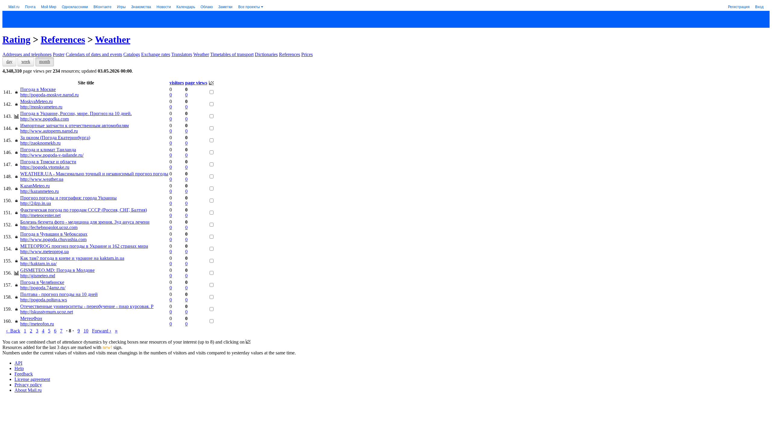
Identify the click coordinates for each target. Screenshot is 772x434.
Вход (759, 6)
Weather (112, 39)
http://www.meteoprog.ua (44, 251)
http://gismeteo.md (37, 275)
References (63, 39)
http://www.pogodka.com (44, 118)
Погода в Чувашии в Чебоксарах (53, 234)
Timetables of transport (232, 54)
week (25, 61)
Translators (181, 54)
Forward (101, 330)
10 (86, 330)
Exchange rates (155, 54)
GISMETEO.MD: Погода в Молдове (57, 270)
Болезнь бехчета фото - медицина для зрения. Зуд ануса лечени (85, 222)
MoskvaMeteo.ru (36, 101)
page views (196, 82)
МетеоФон (31, 318)
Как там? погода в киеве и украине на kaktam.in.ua (72, 258)
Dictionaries (266, 54)
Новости (164, 6)
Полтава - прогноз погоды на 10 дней (59, 294)
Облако (207, 6)
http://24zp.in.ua (35, 203)
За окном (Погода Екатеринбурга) (55, 137)
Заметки (225, 6)
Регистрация (739, 6)
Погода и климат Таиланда (48, 149)
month (44, 61)
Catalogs (131, 54)
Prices (307, 54)
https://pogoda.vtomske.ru (44, 167)
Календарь (185, 6)
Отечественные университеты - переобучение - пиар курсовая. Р (86, 306)
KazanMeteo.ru (35, 185)
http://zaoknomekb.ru (40, 143)
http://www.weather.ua (41, 179)
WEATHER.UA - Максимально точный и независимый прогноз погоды (94, 173)
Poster (59, 54)
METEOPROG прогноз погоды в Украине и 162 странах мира (84, 246)
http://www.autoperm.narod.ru (49, 131)
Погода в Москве (38, 89)
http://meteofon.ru (37, 323)
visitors (176, 82)
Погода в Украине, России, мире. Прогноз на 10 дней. (76, 113)
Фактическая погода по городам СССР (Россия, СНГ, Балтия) (83, 209)
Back (13, 330)
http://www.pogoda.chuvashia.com (53, 239)
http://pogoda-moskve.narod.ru (49, 94)
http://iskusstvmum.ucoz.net (46, 311)
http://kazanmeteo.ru (39, 191)
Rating (16, 39)
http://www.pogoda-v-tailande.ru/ (52, 155)
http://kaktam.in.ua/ (38, 263)
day (9, 61)
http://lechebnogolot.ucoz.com (49, 227)
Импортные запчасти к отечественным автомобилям (74, 125)
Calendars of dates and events (94, 54)
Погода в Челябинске (42, 282)
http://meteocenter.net (40, 215)
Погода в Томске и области (48, 161)
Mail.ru (14, 6)
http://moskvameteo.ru (41, 106)
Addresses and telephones (27, 54)
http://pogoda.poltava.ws (43, 299)
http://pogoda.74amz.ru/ (42, 287)
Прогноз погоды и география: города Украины (68, 197)
